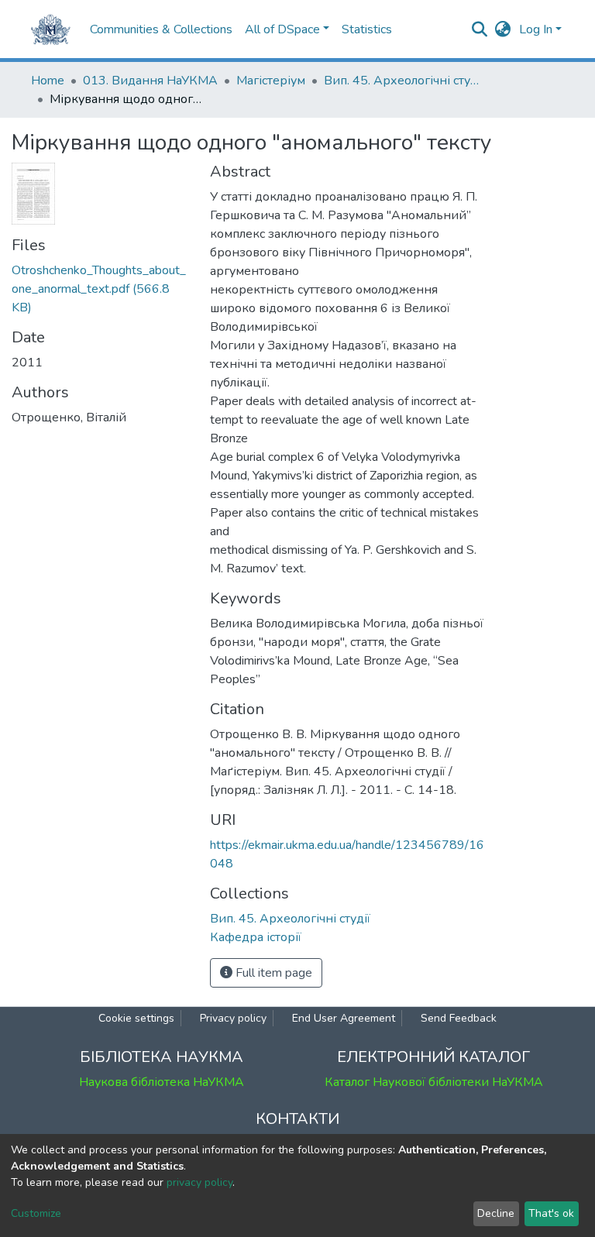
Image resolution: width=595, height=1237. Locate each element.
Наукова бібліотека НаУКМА (161, 1082)
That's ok (551, 1213)
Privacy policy (233, 1018)
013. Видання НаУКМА (150, 80)
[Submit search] (479, 29)
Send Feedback (459, 1018)
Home (47, 80)
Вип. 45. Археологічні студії (401, 80)
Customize (36, 1213)
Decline (495, 1213)
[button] (503, 29)
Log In (535, 29)
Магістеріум (270, 80)
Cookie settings (136, 1018)
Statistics (367, 29)
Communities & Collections (161, 29)
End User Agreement (343, 1018)
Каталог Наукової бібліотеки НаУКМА (434, 1082)
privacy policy (199, 1182)
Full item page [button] (272, 972)
